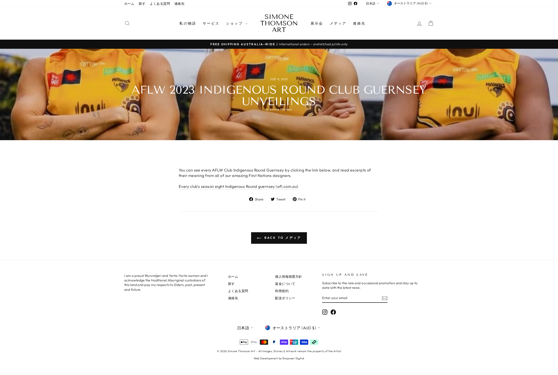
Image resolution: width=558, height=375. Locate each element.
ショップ (235, 23)
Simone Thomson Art (279, 23)
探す (142, 4)
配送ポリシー (285, 298)
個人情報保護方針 (288, 276)
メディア (338, 23)
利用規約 (282, 291)
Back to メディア (282, 238)
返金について (285, 284)
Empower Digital (293, 358)
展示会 (317, 23)
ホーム (129, 4)
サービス (211, 23)
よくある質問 (160, 4)
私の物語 (187, 23)
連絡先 (179, 4)
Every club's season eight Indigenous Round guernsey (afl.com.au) (238, 186)
